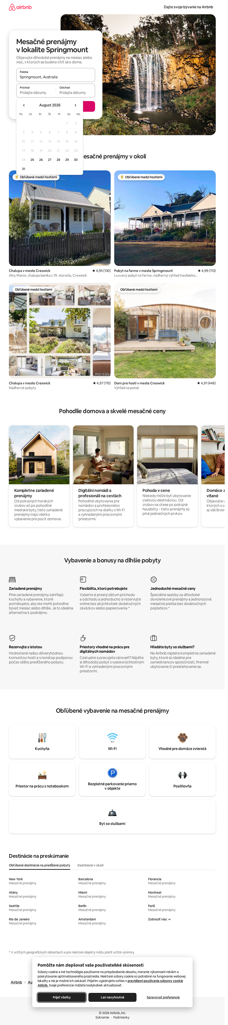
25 (32, 160)
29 (67, 160)
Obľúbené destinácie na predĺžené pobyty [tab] (39, 865)
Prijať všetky (62, 997)
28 (58, 160)
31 (23, 169)
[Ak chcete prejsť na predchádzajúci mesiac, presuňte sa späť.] (24, 105)
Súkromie (102, 1017)
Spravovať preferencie (163, 997)
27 (49, 160)
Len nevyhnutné (112, 997)
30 (76, 160)
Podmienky (121, 1017)
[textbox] (36, 92)
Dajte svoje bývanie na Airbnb (188, 7)
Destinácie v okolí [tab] (90, 865)
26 (41, 160)
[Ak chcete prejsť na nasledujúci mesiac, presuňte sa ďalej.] (75, 105)
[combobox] (56, 77)
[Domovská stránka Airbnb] (20, 7)
